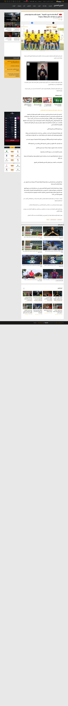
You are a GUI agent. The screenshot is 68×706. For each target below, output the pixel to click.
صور (35, 1)
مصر (51, 1)
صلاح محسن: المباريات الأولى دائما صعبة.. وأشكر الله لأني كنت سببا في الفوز (27, 311)
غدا (6, 147)
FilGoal (59, 19)
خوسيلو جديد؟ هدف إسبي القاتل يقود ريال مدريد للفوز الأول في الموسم (37, 299)
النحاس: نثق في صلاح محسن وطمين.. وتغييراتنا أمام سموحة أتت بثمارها (57, 299)
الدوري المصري (26, 1)
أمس (17, 147)
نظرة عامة (44, 5)
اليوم (12, 147)
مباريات (44, 1)
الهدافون (29, 5)
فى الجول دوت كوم (59, 322)
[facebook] (7, 1)
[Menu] (63, 1)
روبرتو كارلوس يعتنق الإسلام (12, 66)
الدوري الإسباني (37, 301)
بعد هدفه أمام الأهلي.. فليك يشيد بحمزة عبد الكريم (12, 70)
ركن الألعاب (31, 1)
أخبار (48, 1)
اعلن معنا (35, 322)
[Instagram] (13, 1)
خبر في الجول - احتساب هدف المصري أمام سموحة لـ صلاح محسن (57, 311)
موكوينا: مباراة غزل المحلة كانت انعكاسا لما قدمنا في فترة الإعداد (37, 311)
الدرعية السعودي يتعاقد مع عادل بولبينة (48, 311)
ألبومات (13, 5)
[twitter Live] (11, 1)
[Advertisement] (53, 173)
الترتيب (39, 5)
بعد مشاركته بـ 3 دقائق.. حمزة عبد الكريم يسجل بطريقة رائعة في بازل (12, 62)
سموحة (48, 219)
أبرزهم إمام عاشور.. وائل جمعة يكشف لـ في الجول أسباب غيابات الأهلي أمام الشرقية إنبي (12, 75)
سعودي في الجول (47, 301)
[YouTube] (16, 1)
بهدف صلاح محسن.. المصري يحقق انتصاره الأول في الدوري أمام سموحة (16, 39)
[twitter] (9, 1)
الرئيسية (50, 5)
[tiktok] (18, 1)
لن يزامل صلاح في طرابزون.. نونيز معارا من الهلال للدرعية (48, 299)
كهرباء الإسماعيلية (53, 219)
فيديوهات (39, 1)
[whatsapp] (20, 1)
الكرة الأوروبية (27, 301)
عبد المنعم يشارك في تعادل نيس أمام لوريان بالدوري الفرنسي (28, 299)
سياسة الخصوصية (40, 322)
